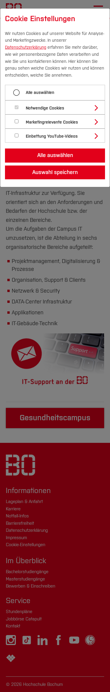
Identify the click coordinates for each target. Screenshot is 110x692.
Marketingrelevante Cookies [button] (52, 122)
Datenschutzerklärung (25, 47)
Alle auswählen (40, 92)
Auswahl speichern (55, 172)
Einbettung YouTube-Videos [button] (52, 136)
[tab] (57, 107)
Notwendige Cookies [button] (45, 108)
